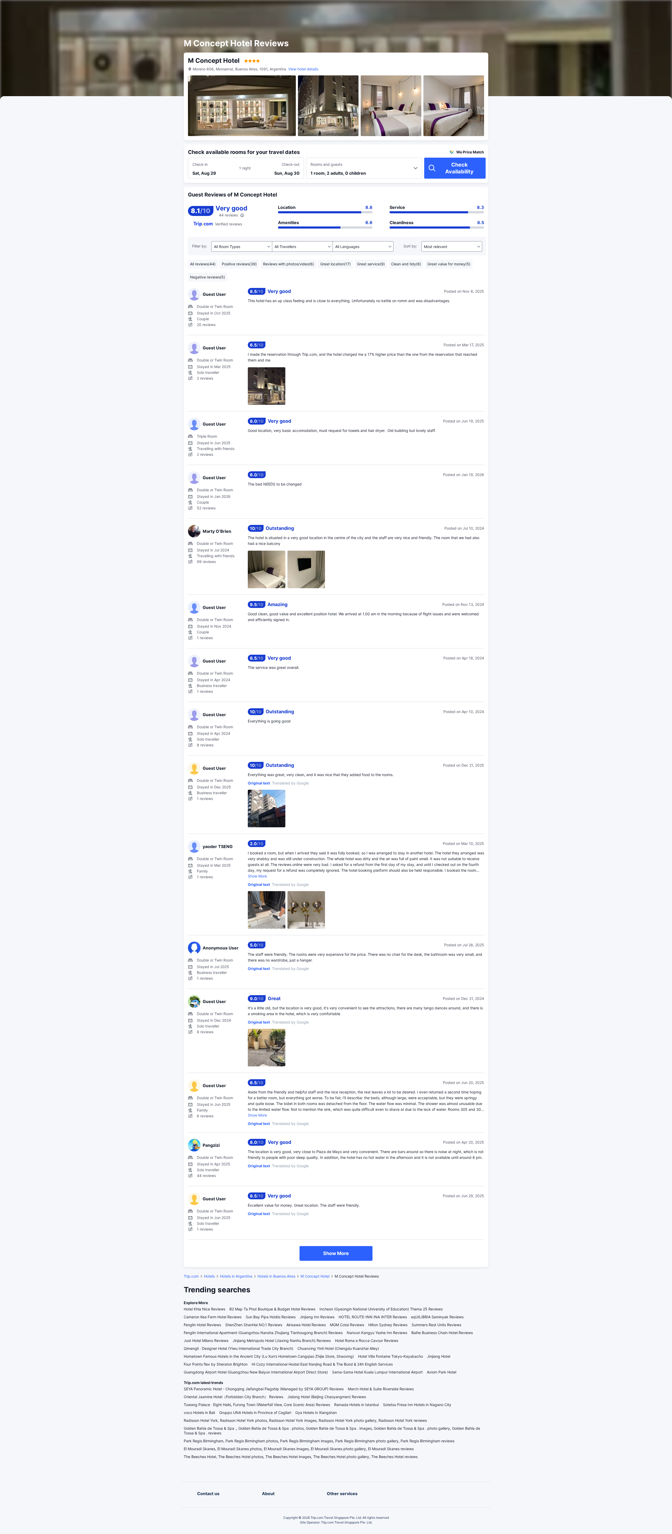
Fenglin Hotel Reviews (202, 1325)
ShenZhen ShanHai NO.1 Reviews (253, 1325)
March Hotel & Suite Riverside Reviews (381, 1389)
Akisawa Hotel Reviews (306, 1325)
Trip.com (191, 1276)
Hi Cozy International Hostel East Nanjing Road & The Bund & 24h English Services (322, 1364)
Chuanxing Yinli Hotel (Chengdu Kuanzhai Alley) (338, 1348)
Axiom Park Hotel (441, 1372)
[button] (551, 8)
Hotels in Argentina (236, 1276)
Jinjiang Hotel (438, 1356)
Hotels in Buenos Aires (276, 1276)
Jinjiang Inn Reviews (317, 1317)
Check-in (200, 164)
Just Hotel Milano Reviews (206, 1340)
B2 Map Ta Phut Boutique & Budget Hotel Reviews (272, 1309)
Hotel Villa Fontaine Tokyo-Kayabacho (390, 1356)
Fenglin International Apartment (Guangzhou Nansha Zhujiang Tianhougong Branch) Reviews (263, 1332)
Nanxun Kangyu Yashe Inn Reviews (377, 1332)
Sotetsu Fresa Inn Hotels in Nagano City (417, 1404)
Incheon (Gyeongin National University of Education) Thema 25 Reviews (381, 1309)
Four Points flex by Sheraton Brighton (216, 1364)
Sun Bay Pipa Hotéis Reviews (271, 1317)
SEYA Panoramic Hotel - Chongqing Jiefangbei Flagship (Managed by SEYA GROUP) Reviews (264, 1389)
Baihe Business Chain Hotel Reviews (442, 1332)
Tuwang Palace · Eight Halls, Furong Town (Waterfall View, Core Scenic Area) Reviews (257, 1404)
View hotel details (303, 69)
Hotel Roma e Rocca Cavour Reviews (366, 1340)
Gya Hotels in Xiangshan (316, 1412)
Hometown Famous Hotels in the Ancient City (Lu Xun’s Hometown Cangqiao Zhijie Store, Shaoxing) (269, 1356)
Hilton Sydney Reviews (387, 1325)
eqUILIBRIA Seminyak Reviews (437, 1317)
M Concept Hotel (315, 1276)
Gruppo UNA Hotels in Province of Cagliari (255, 1412)
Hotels (209, 1276)
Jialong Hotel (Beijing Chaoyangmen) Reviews (326, 1396)
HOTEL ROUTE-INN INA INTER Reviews (373, 1317)
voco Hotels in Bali (199, 1412)
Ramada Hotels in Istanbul (356, 1404)
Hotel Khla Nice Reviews (204, 1309)
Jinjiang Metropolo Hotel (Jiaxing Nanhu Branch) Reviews (282, 1340)
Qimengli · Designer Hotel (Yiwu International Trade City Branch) (238, 1348)
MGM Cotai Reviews (347, 1325)
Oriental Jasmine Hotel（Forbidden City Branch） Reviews (233, 1396)
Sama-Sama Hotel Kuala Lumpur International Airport (377, 1372)
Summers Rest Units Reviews (436, 1325)
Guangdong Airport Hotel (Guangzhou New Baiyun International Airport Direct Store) (256, 1372)
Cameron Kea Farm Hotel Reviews (213, 1317)
